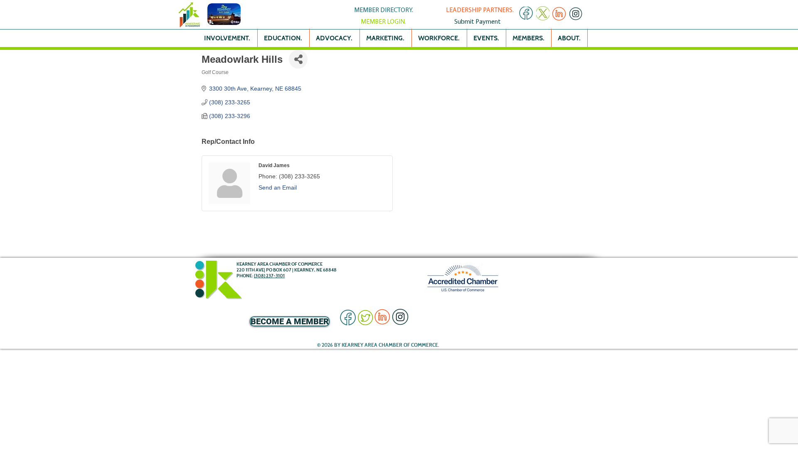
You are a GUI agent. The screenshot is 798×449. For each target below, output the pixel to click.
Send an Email (278, 187)
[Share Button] (298, 59)
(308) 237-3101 (269, 276)
